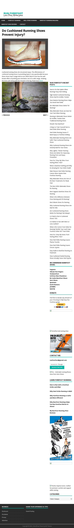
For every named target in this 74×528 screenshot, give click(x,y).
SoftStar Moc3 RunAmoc (58, 276)
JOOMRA (53, 287)
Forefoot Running (14, 20)
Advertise (5, 520)
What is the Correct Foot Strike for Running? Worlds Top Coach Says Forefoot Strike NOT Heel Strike (60, 229)
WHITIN (52, 289)
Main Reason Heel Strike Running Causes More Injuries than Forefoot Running (60, 173)
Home (3, 20)
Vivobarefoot (54, 274)
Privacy (4, 517)
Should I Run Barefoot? (57, 124)
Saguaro (53, 269)
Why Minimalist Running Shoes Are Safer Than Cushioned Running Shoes (60, 140)
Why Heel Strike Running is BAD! (61, 391)
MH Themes (48, 526)
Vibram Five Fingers (56, 272)
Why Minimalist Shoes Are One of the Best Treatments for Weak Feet (60, 181)
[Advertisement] (39, 4)
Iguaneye (53, 282)
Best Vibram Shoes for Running (59, 202)
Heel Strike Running (30, 20)
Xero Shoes (54, 280)
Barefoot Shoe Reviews (9, 24)
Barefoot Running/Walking (49, 20)
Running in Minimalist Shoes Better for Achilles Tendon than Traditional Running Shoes (61, 118)
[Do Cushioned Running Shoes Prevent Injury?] (25, 68)
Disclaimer (5, 514)
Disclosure (5, 511)
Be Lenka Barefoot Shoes (58, 278)
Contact (23, 24)
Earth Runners (55, 285)
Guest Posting (30, 511)
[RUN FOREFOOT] (15, 17)
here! (41, 81)
